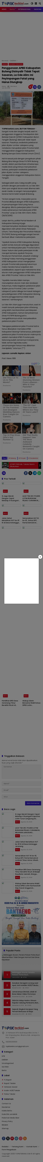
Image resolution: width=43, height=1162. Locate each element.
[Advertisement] (21, 581)
